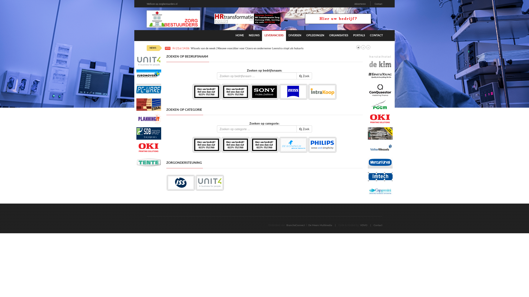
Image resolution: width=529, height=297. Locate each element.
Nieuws (254, 35)
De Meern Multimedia (320, 225)
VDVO (363, 225)
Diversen (294, 35)
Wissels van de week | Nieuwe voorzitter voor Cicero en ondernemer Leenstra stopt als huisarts (247, 48)
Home (240, 35)
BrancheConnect (295, 225)
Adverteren (360, 4)
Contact (378, 4)
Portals (359, 35)
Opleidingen (315, 35)
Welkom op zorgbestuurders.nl (162, 4)
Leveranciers (274, 35)
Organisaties (338, 35)
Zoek (305, 76)
